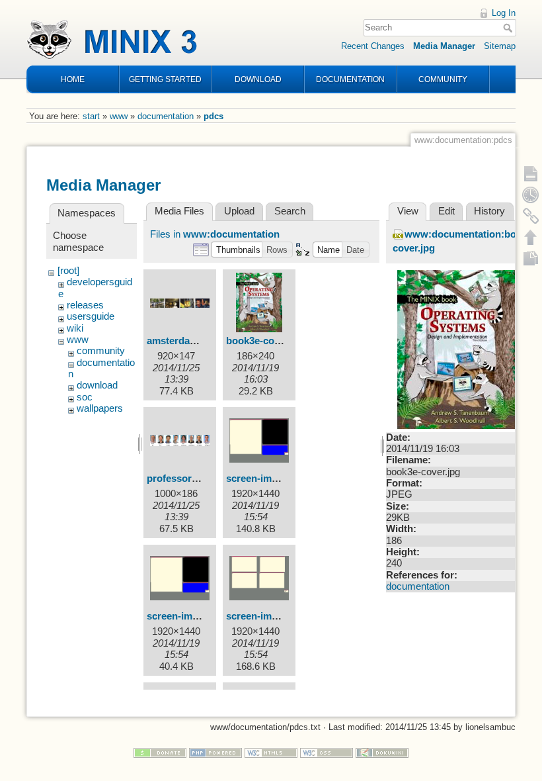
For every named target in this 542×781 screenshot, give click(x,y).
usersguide (90, 316)
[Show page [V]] (530, 173)
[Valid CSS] (326, 752)
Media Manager (444, 46)
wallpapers (100, 408)
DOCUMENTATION (350, 79)
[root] (68, 270)
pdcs (213, 116)
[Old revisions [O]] (530, 194)
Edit (446, 211)
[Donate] (160, 752)
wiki (75, 328)
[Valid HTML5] (271, 752)
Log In (504, 13)
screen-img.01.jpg (267, 478)
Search (509, 27)
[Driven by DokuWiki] (382, 752)
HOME (73, 79)
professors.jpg (180, 478)
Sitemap (500, 46)
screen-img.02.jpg (267, 616)
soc (85, 397)
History (489, 211)
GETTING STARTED (165, 79)
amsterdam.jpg (181, 341)
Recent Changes (373, 46)
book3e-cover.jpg (265, 341)
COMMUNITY (442, 79)
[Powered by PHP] (215, 752)
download (97, 385)
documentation (165, 116)
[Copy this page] (530, 258)
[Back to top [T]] (530, 237)
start (91, 116)
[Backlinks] (530, 215)
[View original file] (458, 349)
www (119, 116)
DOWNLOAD (258, 79)
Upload (239, 211)
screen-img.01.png (189, 616)
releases (85, 305)
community (101, 350)
